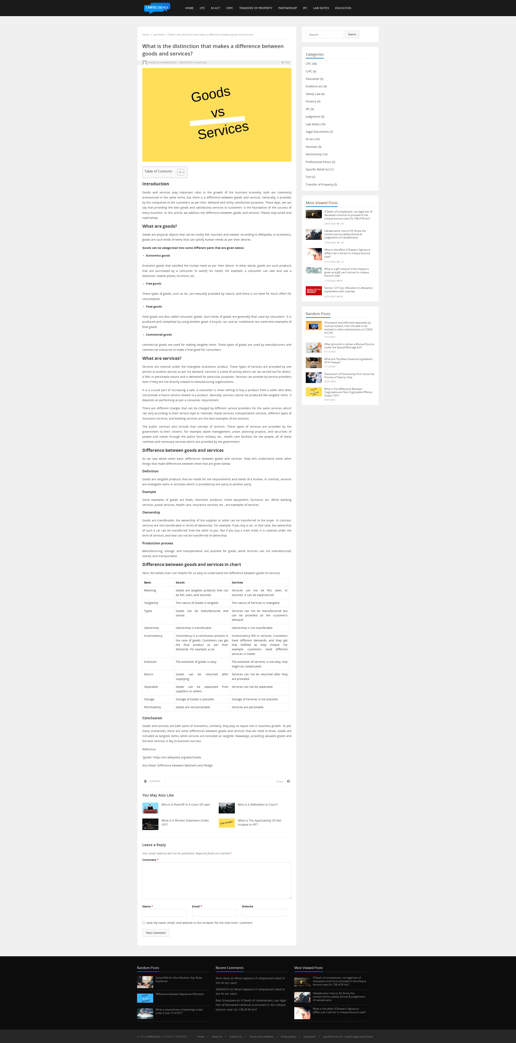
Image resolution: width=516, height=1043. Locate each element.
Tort (308, 177)
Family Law (313, 94)
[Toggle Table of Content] (178, 172)
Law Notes (321, 8)
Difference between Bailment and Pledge (185, 765)
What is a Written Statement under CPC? (185, 822)
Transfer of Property (255, 8)
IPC (305, 8)
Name (147, 906)
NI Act (215, 8)
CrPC (229, 8)
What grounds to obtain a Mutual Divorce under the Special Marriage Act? (349, 345)
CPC (202, 8)
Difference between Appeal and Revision (180, 994)
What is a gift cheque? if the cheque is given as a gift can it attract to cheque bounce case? (346, 272)
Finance (311, 101)
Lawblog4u (153, 1036)
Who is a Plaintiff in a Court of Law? (185, 804)
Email (197, 906)
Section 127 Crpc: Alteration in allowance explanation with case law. (348, 289)
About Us (217, 1036)
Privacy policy (288, 1036)
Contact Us (236, 1036)
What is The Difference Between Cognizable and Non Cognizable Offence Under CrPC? (348, 392)
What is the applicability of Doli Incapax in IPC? (259, 822)
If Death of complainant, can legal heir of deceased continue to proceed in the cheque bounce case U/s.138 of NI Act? (348, 215)
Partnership (287, 8)
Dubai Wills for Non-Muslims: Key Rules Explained (179, 979)
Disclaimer (310, 1036)
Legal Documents (317, 132)
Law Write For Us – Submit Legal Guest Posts (348, 1036)
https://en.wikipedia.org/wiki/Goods (177, 757)
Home (189, 8)
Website (247, 906)
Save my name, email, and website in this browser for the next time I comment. (199, 923)
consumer (186, 271)
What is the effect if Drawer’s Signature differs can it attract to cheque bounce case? (347, 253)
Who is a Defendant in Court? (258, 804)
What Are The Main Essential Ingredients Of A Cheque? (348, 360)
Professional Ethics (318, 162)
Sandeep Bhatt (168, 62)
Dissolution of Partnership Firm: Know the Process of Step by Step (349, 375)
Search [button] (352, 34)
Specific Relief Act (318, 169)
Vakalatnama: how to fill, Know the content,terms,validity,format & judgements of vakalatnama (345, 234)
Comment (150, 860)
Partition (311, 147)
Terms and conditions (261, 1036)
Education (343, 8)
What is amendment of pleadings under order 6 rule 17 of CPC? (179, 1011)
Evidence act (314, 86)
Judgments (313, 116)
